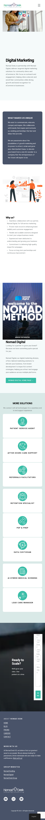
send (38, 694)
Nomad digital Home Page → (20, 380)
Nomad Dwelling (9, 771)
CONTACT (7, 737)
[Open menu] (39, 5)
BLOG (6, 726)
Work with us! (17, 758)
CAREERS (7, 733)
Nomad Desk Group (10, 778)
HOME (6, 723)
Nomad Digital (8, 774)
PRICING (6, 730)
